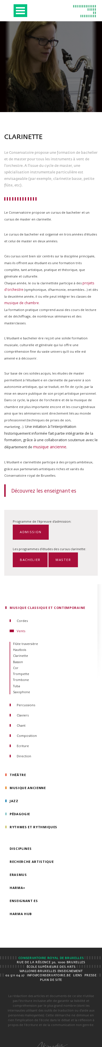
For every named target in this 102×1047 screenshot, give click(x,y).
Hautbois (19, 650)
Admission (31, 532)
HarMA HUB (21, 914)
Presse (90, 975)
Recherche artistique (32, 861)
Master (63, 560)
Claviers (23, 715)
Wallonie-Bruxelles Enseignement (51, 971)
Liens (77, 975)
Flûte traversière (25, 644)
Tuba (16, 686)
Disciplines (20, 848)
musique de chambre (21, 302)
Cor (15, 668)
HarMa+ (17, 888)
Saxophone (21, 692)
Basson (18, 662)
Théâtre (18, 775)
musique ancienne (49, 446)
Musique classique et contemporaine (47, 608)
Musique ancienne (28, 788)
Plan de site (51, 980)
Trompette (21, 674)
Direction (24, 756)
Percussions (26, 705)
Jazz (14, 801)
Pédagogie (20, 814)
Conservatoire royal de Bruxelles (51, 958)
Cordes (22, 621)
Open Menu (20, 10)
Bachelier (30, 560)
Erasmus (18, 874)
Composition (27, 735)
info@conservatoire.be (49, 975)
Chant (21, 725)
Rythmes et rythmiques (33, 827)
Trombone (21, 680)
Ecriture (23, 746)
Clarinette (20, 656)
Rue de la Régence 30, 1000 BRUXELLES (51, 962)
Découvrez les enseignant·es (43, 490)
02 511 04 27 (15, 975)
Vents (21, 631)
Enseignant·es (24, 901)
